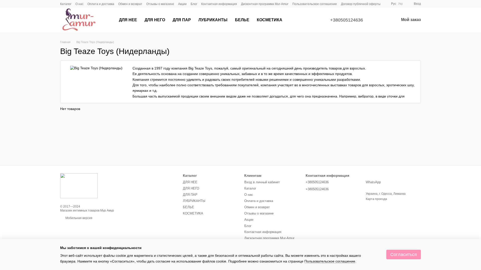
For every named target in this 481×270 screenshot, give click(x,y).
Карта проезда (376, 199)
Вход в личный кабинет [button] (262, 182)
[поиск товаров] (295, 20)
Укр (400, 3)
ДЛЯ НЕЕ (128, 20)
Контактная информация (219, 4)
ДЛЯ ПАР (182, 20)
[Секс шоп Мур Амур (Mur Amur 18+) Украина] (79, 185)
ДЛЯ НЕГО (155, 20)
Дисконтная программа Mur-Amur (264, 4)
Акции (182, 4)
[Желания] (382, 20)
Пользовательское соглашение (314, 4)
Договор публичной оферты (361, 4)
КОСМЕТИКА (269, 20)
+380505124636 (346, 20)
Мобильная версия (78, 218)
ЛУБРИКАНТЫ (212, 20)
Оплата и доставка (100, 4)
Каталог (65, 4)
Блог (194, 4)
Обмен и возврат (130, 4)
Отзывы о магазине (160, 4)
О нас (79, 4)
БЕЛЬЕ (242, 20)
